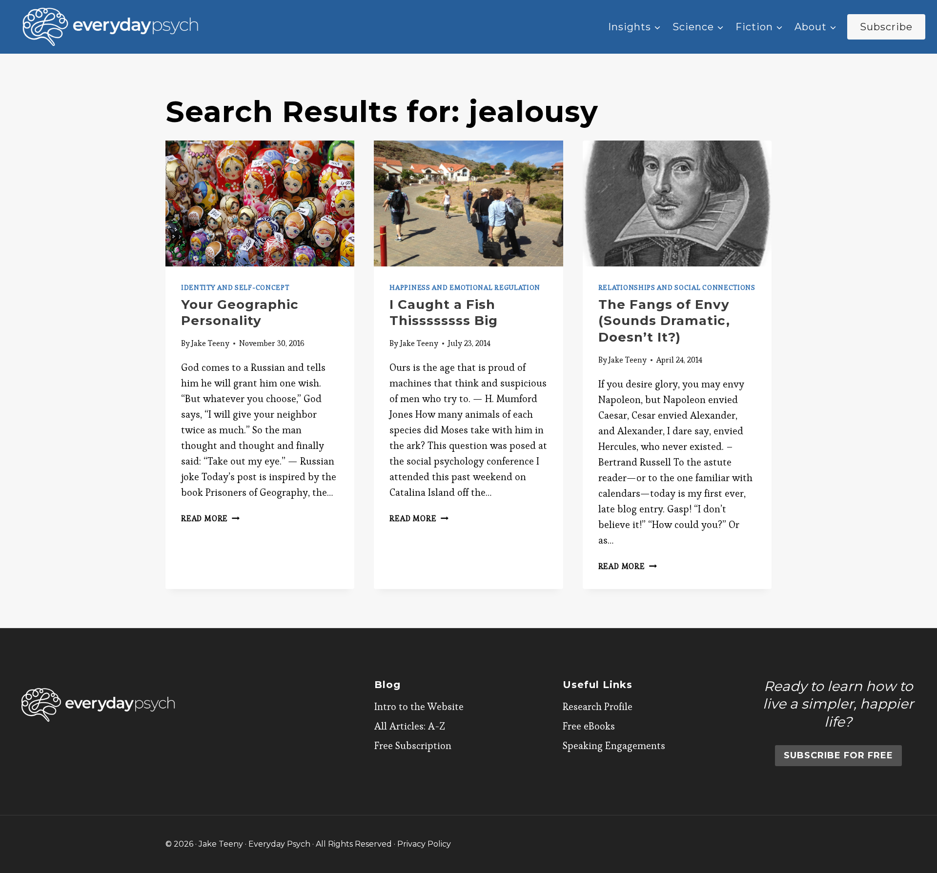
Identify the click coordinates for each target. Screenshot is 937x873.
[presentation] (259, 203)
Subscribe (886, 27)
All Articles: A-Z (409, 726)
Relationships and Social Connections (676, 287)
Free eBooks (589, 726)
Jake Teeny (210, 343)
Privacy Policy (424, 844)
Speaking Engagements (614, 745)
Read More (210, 518)
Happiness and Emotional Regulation (464, 287)
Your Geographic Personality (240, 313)
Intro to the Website (419, 706)
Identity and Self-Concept (235, 287)
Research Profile (597, 706)
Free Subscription (412, 745)
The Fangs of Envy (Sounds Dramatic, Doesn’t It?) (664, 321)
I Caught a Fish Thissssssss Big (443, 313)
